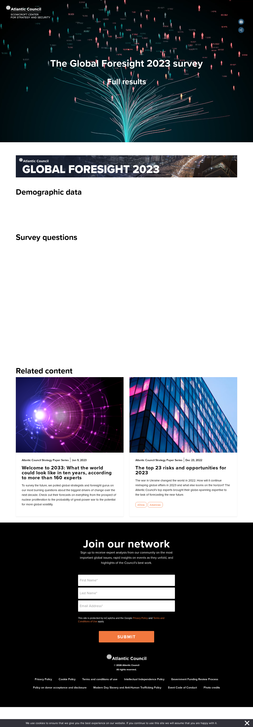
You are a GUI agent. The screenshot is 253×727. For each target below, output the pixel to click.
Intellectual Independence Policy (144, 679)
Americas (155, 504)
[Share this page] (241, 30)
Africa (140, 504)
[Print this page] (241, 22)
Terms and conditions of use (99, 679)
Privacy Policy (140, 618)
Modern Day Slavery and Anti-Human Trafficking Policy (127, 687)
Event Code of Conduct (182, 687)
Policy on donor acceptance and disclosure (60, 687)
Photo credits (212, 687)
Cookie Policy (67, 679)
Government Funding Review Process (194, 679)
